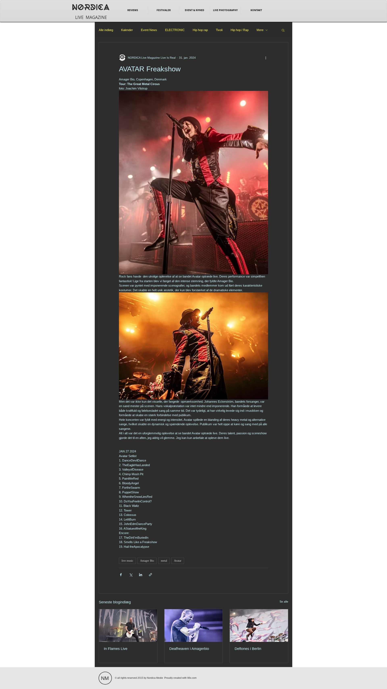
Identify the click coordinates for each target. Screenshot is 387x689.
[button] (283, 30)
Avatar (177, 560)
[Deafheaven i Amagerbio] (193, 625)
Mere (260, 30)
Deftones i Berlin (248, 649)
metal (164, 560)
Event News (149, 30)
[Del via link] (150, 575)
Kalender (127, 30)
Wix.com (192, 678)
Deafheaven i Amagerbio (189, 649)
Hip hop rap (200, 30)
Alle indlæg (106, 30)
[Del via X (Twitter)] (131, 575)
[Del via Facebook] (121, 575)
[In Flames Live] (128, 625)
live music (127, 560)
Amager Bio (147, 560)
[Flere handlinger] (265, 57)
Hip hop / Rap (240, 30)
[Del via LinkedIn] (141, 575)
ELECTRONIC (175, 30)
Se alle (284, 601)
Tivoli (219, 30)
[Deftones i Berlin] (259, 625)
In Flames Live (115, 649)
